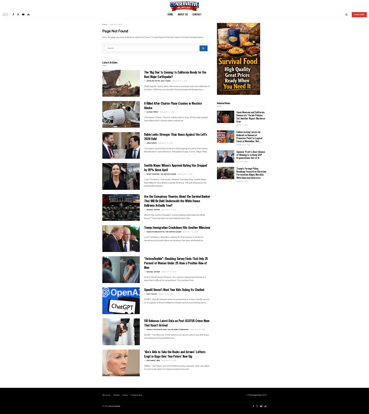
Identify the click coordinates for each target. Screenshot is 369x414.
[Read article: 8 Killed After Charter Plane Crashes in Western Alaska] (121, 114)
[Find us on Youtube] (23, 14)
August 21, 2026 (180, 81)
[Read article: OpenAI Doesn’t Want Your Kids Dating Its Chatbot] (121, 300)
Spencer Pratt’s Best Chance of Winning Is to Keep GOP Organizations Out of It (250, 155)
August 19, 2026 (169, 360)
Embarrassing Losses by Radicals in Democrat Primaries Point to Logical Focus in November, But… (249, 136)
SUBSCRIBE (359, 14)
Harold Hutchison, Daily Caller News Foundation (168, 329)
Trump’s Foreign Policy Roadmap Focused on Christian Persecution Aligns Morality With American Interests (251, 173)
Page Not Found (115, 24)
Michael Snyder (153, 210)
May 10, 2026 (243, 125)
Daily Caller (152, 294)
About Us (183, 14)
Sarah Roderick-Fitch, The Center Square (164, 232)
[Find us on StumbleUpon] (28, 14)
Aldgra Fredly (153, 112)
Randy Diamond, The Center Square (161, 174)
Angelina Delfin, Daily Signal (159, 81)
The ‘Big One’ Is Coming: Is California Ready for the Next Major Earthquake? (175, 74)
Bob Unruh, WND (153, 360)
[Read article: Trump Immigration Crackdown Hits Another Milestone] (121, 238)
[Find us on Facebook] (13, 14)
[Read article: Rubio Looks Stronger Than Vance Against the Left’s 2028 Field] (121, 145)
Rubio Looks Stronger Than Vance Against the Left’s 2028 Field (175, 136)
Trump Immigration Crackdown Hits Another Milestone (177, 227)
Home (170, 14)
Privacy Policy (136, 395)
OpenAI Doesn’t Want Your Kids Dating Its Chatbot (174, 289)
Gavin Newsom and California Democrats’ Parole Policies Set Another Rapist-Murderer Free (250, 116)
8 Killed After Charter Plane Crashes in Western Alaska (173, 105)
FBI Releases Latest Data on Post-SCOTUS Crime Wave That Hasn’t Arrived (176, 322)
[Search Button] (347, 14)
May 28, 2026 (243, 181)
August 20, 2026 (191, 232)
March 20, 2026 (244, 145)
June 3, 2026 (243, 161)
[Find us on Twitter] (18, 14)
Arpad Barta (152, 143)
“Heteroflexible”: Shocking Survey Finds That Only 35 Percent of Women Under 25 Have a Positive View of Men (176, 263)
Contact (197, 14)
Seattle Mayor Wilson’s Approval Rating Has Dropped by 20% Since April (175, 167)
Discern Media (114, 406)
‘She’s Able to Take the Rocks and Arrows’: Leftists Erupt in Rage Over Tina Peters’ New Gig (175, 353)
